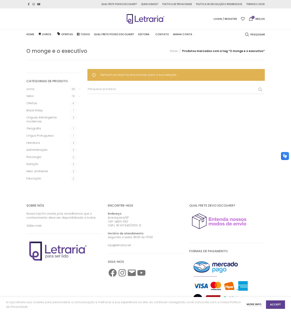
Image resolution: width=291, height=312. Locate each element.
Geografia (33, 128)
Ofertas (31, 103)
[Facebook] (112, 273)
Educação (33, 178)
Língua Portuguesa (40, 136)
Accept (275, 304)
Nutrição (32, 164)
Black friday (34, 110)
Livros (30, 89)
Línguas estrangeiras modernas (41, 119)
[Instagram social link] (33, 4)
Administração (37, 150)
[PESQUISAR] (260, 89)
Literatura (33, 143)
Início (174, 51)
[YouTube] (141, 273)
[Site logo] (146, 19)
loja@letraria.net (119, 245)
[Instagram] (122, 273)
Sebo (30, 96)
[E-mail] (132, 273)
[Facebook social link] (28, 4)
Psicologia (33, 157)
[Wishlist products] (243, 19)
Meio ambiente (37, 171)
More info (254, 304)
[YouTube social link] (39, 4)
